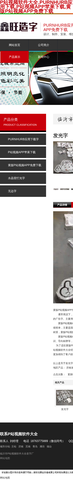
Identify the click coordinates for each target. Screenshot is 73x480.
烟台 (49, 446)
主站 (13, 446)
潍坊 (42, 446)
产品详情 (62, 204)
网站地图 (5, 458)
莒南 (28, 446)
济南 (20, 446)
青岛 (35, 446)
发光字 (65, 409)
